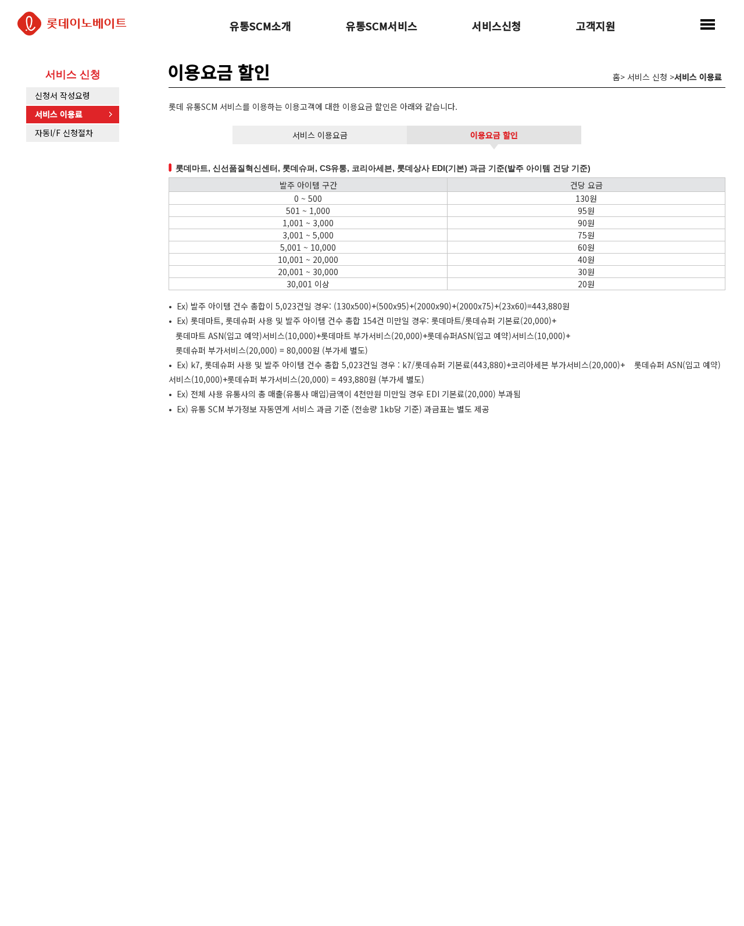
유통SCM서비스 (381, 26)
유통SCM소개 (260, 26)
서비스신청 (496, 26)
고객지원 (596, 26)
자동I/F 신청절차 (64, 132)
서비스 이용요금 (320, 135)
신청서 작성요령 (62, 95)
